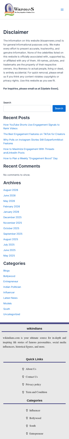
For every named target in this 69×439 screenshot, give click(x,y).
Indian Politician (12, 286)
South (6, 308)
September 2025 (12, 233)
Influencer (9, 292)
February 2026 (11, 206)
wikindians (34, 328)
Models (7, 303)
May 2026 (9, 201)
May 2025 (9, 255)
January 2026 (11, 211)
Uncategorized (11, 314)
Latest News (10, 297)
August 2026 (10, 190)
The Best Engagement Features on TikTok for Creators (34, 134)
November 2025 (12, 222)
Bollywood (9, 276)
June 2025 (9, 250)
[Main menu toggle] (62, 9)
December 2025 (12, 217)
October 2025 (11, 228)
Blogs (6, 270)
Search (7, 102)
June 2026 (9, 195)
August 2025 (10, 239)
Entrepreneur (10, 281)
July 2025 (9, 244)
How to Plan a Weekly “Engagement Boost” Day (30, 158)
